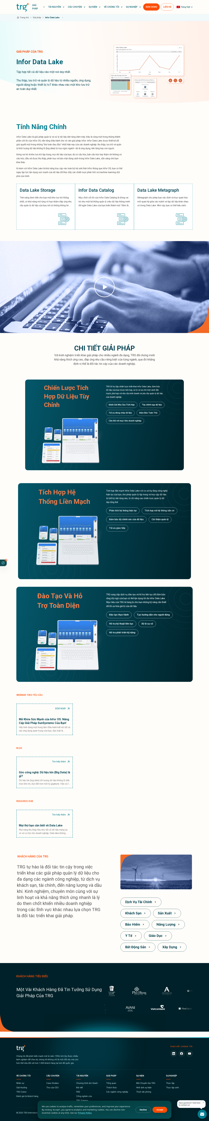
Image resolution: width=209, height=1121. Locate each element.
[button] (38, 7)
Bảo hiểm (132, 924)
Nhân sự (20, 1083)
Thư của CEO (52, 1087)
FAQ (78, 1092)
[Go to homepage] (22, 7)
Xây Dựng (169, 947)
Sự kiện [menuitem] (93, 7)
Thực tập (170, 1083)
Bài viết (79, 1087)
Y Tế (128, 936)
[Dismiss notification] (203, 1102)
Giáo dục (156, 936)
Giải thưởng (21, 1087)
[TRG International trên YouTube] (189, 1053)
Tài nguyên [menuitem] (54, 7)
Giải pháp (111, 1076)
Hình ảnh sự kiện (144, 1087)
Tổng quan (111, 1083)
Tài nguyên (82, 1076)
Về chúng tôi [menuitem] (111, 7)
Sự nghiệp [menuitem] (131, 7)
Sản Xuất (165, 913)
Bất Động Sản (135, 947)
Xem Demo (151, 7)
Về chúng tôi (23, 1076)
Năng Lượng (165, 924)
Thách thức (111, 1087)
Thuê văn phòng (143, 1092)
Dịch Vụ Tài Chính (138, 902)
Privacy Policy (85, 1112)
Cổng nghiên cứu (84, 1096)
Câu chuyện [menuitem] (75, 7)
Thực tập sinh (172, 1087)
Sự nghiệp (171, 1076)
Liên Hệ (167, 7)
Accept (160, 1109)
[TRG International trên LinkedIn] (173, 1053)
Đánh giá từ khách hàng (27, 1096)
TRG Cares (21, 1092)
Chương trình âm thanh (87, 1083)
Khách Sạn (133, 913)
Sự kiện (140, 1076)
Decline (143, 1109)
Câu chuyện (52, 1076)
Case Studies (52, 1083)
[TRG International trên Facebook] (181, 1053)
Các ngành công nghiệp (117, 1092)
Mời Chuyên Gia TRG (145, 1083)
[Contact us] (202, 1114)
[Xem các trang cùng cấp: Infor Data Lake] (62, 17)
